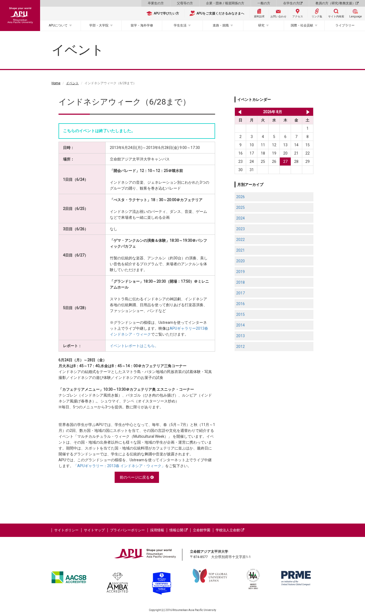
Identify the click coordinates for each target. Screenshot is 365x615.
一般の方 (263, 3)
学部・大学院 (98, 25)
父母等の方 (185, 3)
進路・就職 (221, 25)
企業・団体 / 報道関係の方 (225, 3)
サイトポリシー (66, 530)
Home (56, 83)
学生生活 (180, 25)
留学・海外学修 (142, 25)
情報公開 (176, 530)
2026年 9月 (308, 112)
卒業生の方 (156, 3)
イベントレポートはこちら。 (134, 346)
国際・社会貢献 (302, 25)
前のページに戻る (135, 477)
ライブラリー (345, 25)
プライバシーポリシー (127, 530)
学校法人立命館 (228, 530)
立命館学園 (201, 530)
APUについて (58, 25)
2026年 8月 (272, 112)
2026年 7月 (238, 112)
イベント (72, 83)
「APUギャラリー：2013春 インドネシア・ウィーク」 (119, 466)
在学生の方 (291, 3)
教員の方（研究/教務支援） (335, 3)
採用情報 (157, 530)
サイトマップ (94, 530)
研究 (261, 25)
